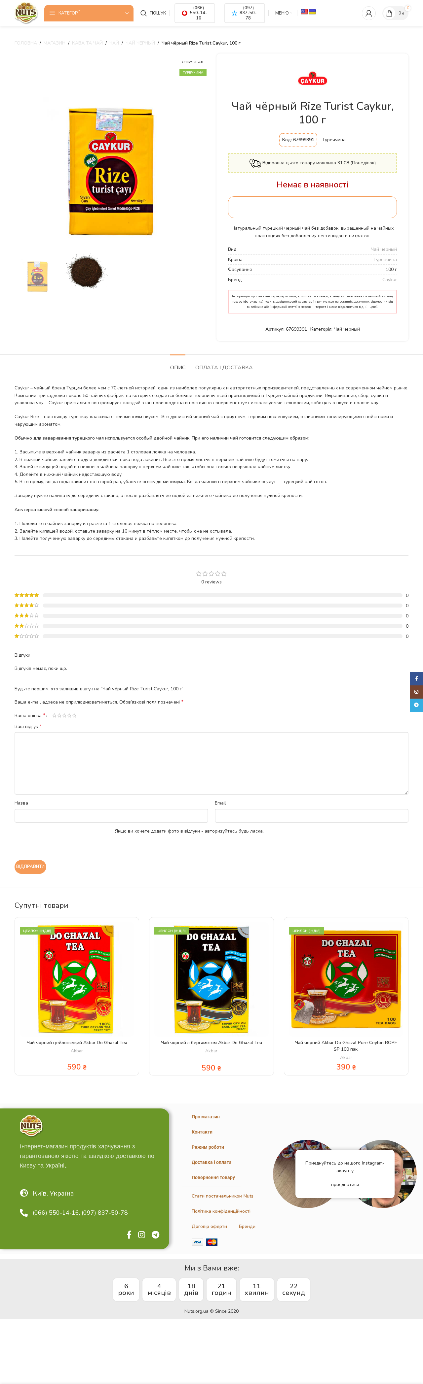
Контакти (202, 1132)
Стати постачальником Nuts (222, 1196)
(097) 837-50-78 (248, 13)
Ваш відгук (28, 726)
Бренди (247, 1226)
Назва (21, 803)
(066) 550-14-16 (198, 13)
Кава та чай (87, 43)
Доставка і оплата (212, 1162)
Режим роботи (208, 1147)
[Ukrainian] (312, 12)
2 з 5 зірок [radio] (59, 715)
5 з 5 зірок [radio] (74, 715)
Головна (26, 43)
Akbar (77, 1051)
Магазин (54, 43)
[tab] (177, 364)
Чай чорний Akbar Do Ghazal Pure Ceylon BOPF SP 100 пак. (346, 1045)
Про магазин (206, 1116)
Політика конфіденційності (221, 1211)
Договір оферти (209, 1226)
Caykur (389, 280)
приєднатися (345, 1184)
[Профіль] (369, 13)
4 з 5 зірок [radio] (69, 715)
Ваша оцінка (30, 715)
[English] (304, 12)
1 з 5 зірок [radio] (54, 715)
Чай (114, 43)
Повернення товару (213, 1177)
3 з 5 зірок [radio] (64, 715)
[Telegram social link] (155, 1235)
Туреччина (385, 259)
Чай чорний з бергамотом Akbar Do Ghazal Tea (211, 1042)
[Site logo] (26, 13)
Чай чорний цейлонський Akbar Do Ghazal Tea (77, 1042)
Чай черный (140, 43)
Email (220, 803)
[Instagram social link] (141, 1235)
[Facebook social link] (129, 1235)
